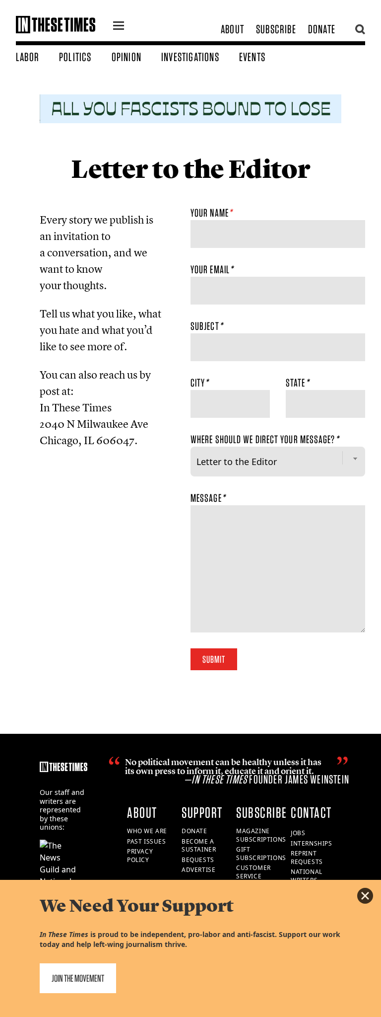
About (232, 29)
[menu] (118, 26)
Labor (27, 57)
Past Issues (146, 841)
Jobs (298, 833)
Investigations (190, 57)
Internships (311, 843)
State (297, 382)
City (199, 382)
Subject (206, 325)
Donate (321, 29)
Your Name (211, 212)
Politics (75, 57)
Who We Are (147, 831)
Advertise (198, 869)
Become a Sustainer (199, 845)
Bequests (198, 860)
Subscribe (276, 29)
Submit (213, 659)
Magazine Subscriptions (261, 835)
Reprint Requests (307, 857)
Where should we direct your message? (264, 439)
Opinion (126, 57)
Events (252, 57)
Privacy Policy (140, 855)
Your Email (211, 269)
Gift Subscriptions (261, 853)
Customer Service (253, 871)
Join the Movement (78, 978)
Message (207, 497)
